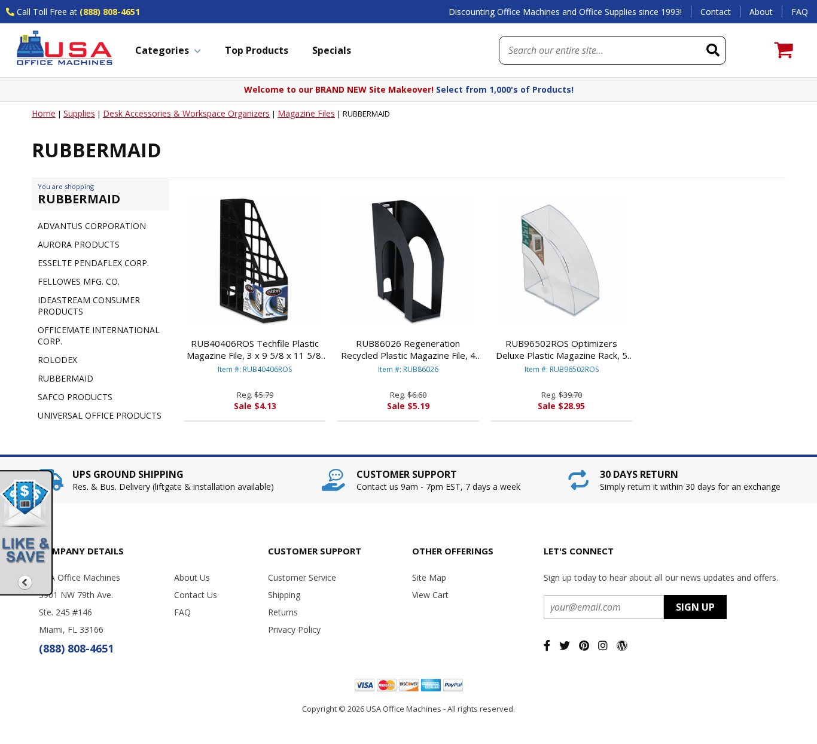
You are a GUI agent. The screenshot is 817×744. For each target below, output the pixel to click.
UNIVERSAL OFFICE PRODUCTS (99, 415)
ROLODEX (57, 359)
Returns (283, 612)
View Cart (430, 594)
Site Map (429, 577)
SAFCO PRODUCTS (75, 397)
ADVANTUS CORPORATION (92, 225)
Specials (331, 50)
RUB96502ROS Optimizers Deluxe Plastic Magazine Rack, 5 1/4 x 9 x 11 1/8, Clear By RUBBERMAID (561, 349)
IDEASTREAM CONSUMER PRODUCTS (89, 305)
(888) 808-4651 (110, 11)
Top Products (256, 50)
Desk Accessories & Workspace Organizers (186, 113)
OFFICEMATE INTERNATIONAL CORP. (99, 335)
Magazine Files (306, 113)
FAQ (799, 11)
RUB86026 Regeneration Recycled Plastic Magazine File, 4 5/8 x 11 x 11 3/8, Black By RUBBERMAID (408, 349)
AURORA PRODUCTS (79, 244)
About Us (192, 577)
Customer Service (302, 577)
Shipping (284, 594)
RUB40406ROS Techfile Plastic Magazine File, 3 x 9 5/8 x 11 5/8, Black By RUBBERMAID (255, 349)
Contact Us (195, 594)
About (761, 11)
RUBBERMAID (65, 378)
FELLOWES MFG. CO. (79, 281)
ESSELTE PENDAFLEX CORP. (93, 263)
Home (44, 113)
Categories (162, 50)
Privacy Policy (294, 629)
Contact (715, 11)
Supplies (79, 113)
